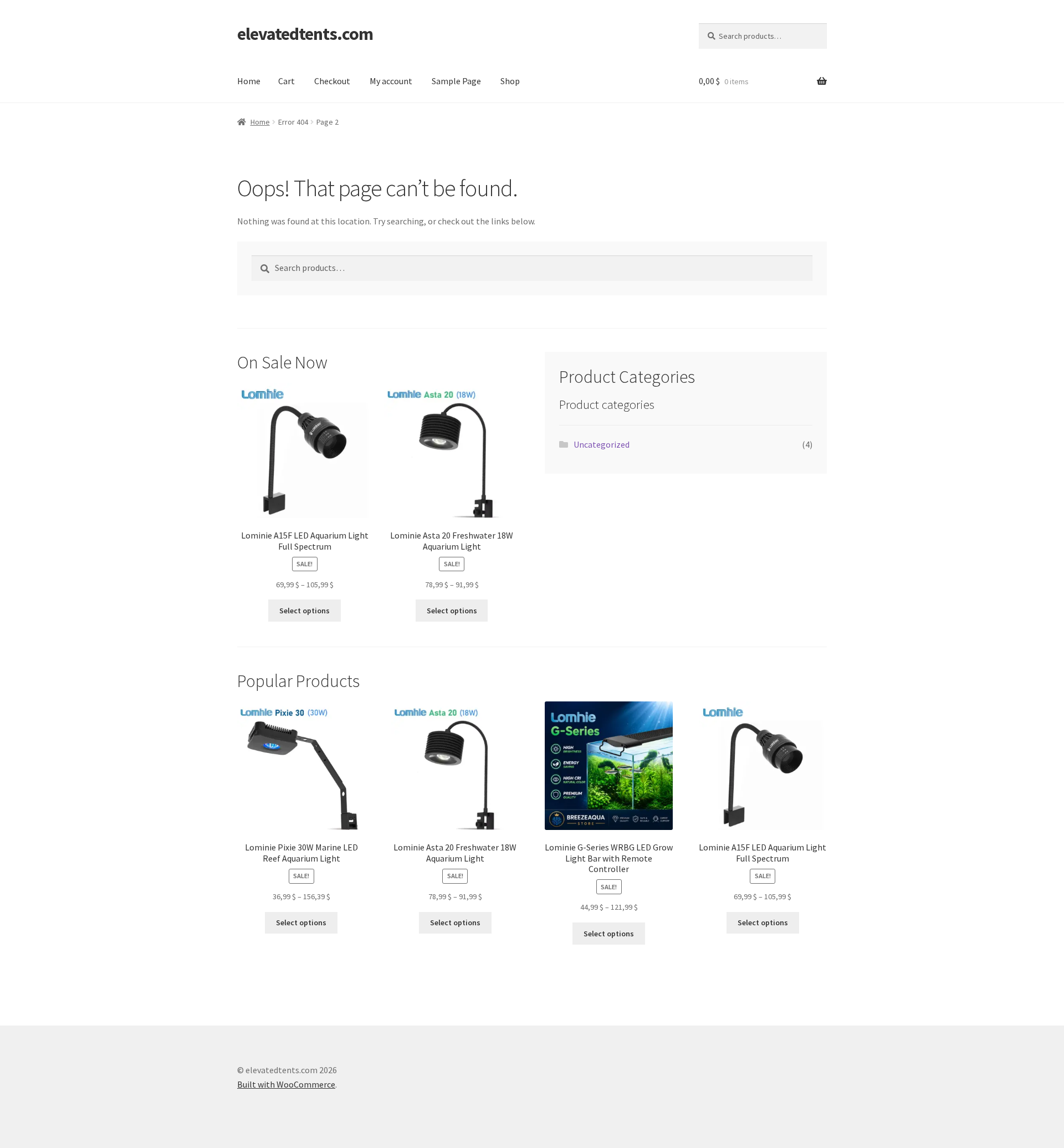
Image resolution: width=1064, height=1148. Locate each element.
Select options (304, 611)
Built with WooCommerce (286, 1084)
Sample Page (456, 80)
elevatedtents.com (305, 34)
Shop (510, 80)
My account (391, 80)
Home (248, 80)
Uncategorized (602, 444)
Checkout (332, 80)
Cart (286, 80)
